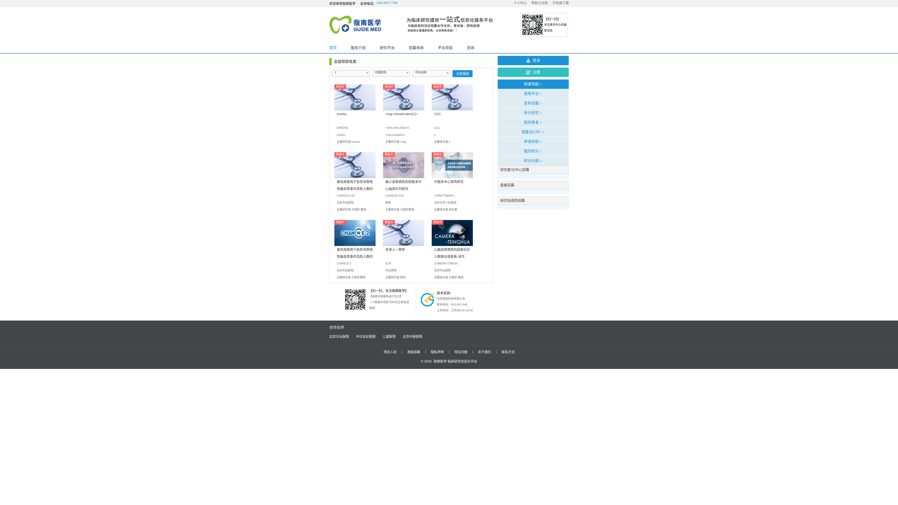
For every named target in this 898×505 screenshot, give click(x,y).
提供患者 (531, 122)
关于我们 (484, 352)
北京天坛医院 (339, 336)
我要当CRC (531, 132)
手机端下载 (560, 3)
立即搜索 (462, 74)
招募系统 (416, 48)
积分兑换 (531, 161)
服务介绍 (358, 48)
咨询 (470, 48)
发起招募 (413, 352)
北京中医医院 (412, 336)
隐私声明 (437, 352)
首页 (333, 48)
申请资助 (531, 142)
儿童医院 (389, 336)
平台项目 (445, 48)
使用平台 (531, 94)
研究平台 (387, 48)
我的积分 (531, 151)
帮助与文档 (539, 3)
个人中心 (520, 3)
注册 (536, 72)
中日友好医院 (366, 336)
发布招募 (531, 103)
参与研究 (531, 113)
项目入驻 (390, 352)
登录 (536, 60)
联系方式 (508, 352)
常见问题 (460, 352)
